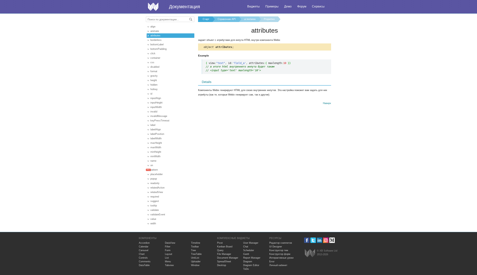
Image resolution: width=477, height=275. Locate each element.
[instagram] (326, 240)
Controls (143, 257)
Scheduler (248, 250)
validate (154, 210)
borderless (156, 40)
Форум (301, 6)
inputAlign (155, 98)
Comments (145, 261)
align (152, 26)
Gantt (246, 254)
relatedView (156, 192)
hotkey (154, 89)
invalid (153, 111)
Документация (184, 6)
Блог (272, 261)
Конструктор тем (278, 250)
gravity (154, 75)
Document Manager (227, 257)
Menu (168, 261)
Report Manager (251, 257)
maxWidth (155, 147)
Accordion (144, 242)
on (151, 165)
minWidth (155, 156)
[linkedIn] (319, 240)
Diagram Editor (251, 265)
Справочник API (227, 19)
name (153, 160)
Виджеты (253, 6)
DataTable (144, 265)
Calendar (143, 246)
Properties (269, 19)
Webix (310, 253)
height (153, 80)
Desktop (221, 265)
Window (195, 265)
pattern (154, 169)
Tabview (169, 265)
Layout (168, 254)
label (152, 125)
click (152, 53)
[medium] (332, 240)
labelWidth (156, 138)
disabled (154, 66)
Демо (288, 6)
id (151, 93)
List (167, 257)
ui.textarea (249, 19)
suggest (154, 201)
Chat (245, 246)
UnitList (195, 257)
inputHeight (156, 102)
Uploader (195, 261)
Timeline (195, 242)
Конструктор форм (279, 254)
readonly (154, 183)
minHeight (155, 151)
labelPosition (157, 134)
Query (220, 250)
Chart (142, 254)
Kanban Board (224, 246)
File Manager (224, 254)
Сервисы (318, 6)
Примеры (272, 6)
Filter (167, 246)
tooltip (153, 205)
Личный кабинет (278, 265)
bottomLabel (157, 44)
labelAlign (155, 129)
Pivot (220, 242)
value (153, 219)
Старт (206, 19)
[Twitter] (313, 240)
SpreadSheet (224, 261)
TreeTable (196, 254)
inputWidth (156, 107)
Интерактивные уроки (281, 257)
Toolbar (195, 246)
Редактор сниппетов (280, 242)
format (153, 71)
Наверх (327, 103)
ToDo (246, 269)
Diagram (247, 261)
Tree (193, 250)
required (154, 196)
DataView (170, 242)
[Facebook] (307, 240)
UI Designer (275, 246)
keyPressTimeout (159, 120)
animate (154, 31)
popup (153, 178)
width (153, 223)
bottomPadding (158, 49)
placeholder (156, 174)
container (155, 57)
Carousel (143, 250)
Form (167, 250)
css (152, 62)
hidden (153, 84)
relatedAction (157, 187)
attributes (155, 35)
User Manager (250, 242)
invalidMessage (158, 116)
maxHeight (156, 143)
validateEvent (157, 214)
